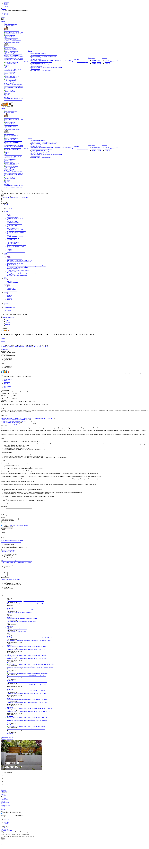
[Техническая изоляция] (14, 70)
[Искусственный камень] (14, 51)
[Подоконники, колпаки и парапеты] (14, 56)
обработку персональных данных (19, 525)
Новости (3, 794)
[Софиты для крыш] (14, 35)
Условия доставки (5, 804)
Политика (3, 798)
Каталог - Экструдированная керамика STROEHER (14, 419)
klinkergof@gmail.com (8, 317)
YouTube (6, 6)
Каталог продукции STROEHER (9, 422)
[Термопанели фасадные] (14, 79)
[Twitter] (3, 330)
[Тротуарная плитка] (14, 44)
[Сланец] (14, 65)
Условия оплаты (5, 802)
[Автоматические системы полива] (14, 98)
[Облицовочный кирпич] (14, 38)
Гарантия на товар (5, 805)
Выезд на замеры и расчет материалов (11, 579)
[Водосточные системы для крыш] (14, 32)
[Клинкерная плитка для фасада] (14, 28)
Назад (8, 214)
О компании (4, 791)
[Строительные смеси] (14, 90)
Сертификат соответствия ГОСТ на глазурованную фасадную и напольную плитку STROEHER (26, 418)
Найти (2, 839)
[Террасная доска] (14, 73)
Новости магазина (7, 813)
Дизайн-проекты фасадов (7, 551)
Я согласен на (15, 525)
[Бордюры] (14, 93)
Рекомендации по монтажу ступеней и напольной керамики (17, 424)
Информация (4, 799)
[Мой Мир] (6, 330)
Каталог (9, 215)
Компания (9, 295)
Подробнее (10, 608)
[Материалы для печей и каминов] (14, 59)
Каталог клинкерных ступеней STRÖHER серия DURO (15, 421)
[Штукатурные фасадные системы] (14, 87)
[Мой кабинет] (1, 190)
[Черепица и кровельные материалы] (14, 84)
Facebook (6, 3)
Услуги (9, 257)
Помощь (3, 801)
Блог (2, 808)
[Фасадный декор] (14, 82)
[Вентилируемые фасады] (14, 48)
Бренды (3, 809)
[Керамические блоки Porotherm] (14, 54)
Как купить (10, 287)
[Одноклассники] (5, 330)
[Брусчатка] (14, 96)
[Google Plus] (8, 330)
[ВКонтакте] (2, 330)
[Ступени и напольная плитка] (14, 40)
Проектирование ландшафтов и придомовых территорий (16, 562)
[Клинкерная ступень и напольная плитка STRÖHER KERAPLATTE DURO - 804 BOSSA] (25, 346)
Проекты (9, 281)
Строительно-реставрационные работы (11, 542)
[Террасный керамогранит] (14, 76)
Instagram (6, 4)
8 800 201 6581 (4, 13)
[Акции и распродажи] (14, 24)
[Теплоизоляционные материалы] (14, 68)
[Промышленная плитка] (14, 62)
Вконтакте (6, 2)
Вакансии (3, 795)
